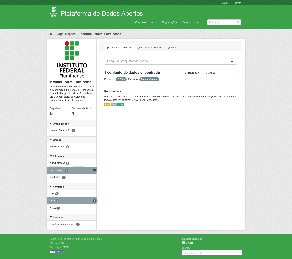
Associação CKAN (59, 247)
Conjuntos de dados (146, 22)
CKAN (187, 242)
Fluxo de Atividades (151, 47)
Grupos (186, 22)
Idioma (185, 247)
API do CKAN (57, 243)
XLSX (120, 104)
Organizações (169, 22)
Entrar (225, 2)
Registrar (236, 2)
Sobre (199, 22)
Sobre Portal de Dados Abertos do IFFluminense (76, 238)
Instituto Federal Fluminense (100, 34)
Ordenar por (192, 72)
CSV (107, 104)
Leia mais (77, 100)
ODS (114, 104)
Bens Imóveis (113, 91)
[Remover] (124, 79)
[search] (232, 61)
